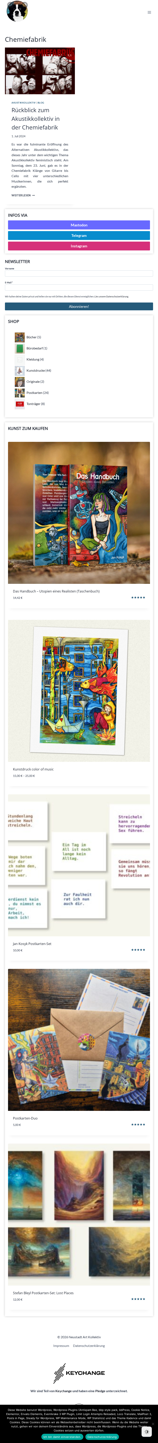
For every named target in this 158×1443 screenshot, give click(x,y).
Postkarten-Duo (25, 1118)
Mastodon (79, 225)
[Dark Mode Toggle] (147, 1432)
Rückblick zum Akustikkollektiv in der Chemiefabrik (36, 118)
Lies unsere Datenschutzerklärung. (111, 296)
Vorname (9, 268)
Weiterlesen (23, 195)
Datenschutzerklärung (89, 1346)
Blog (41, 102)
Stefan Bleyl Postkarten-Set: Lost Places (43, 1293)
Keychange (63, 1391)
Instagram (79, 246)
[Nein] (153, 1424)
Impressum (61, 1346)
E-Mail (9, 282)
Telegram (79, 235)
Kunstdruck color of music (33, 769)
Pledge (100, 1391)
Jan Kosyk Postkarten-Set (32, 943)
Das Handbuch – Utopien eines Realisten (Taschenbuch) (56, 591)
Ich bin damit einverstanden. (62, 1436)
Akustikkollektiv (24, 102)
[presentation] (40, 71)
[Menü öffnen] (149, 12)
